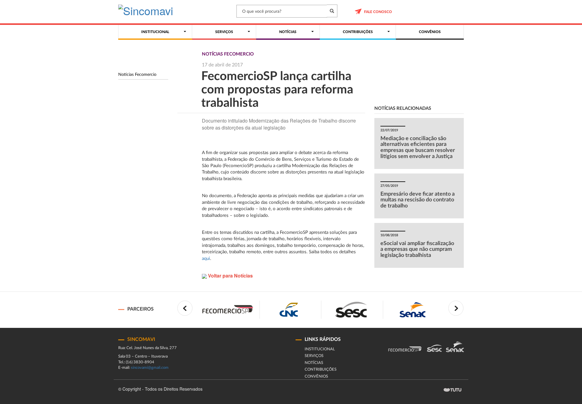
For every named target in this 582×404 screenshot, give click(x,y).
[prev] (184, 308)
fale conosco (378, 12)
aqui (206, 258)
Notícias (314, 363)
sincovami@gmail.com (150, 368)
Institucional (320, 349)
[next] (455, 308)
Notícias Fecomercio (137, 74)
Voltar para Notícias (230, 275)
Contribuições (320, 370)
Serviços (314, 356)
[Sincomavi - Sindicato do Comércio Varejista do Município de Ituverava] (145, 12)
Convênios (316, 377)
